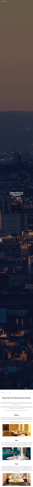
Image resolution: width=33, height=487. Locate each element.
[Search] (16, 1)
